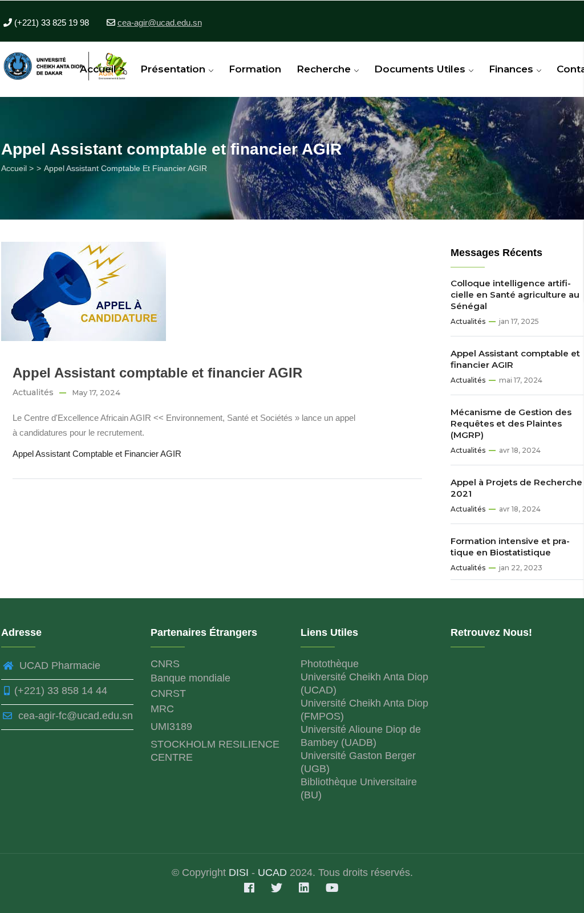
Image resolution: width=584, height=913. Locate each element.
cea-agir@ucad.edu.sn (159, 22)
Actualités (33, 392)
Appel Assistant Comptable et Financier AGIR (97, 453)
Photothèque (330, 663)
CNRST (168, 693)
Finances (512, 69)
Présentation (174, 69)
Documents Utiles (421, 69)
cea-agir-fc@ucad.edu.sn (74, 715)
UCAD (272, 872)
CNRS (165, 663)
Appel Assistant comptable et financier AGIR (515, 359)
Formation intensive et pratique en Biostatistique (510, 546)
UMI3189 (171, 726)
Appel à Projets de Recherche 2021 (516, 488)
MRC (162, 709)
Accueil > (102, 69)
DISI (240, 872)
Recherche (325, 69)
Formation (255, 69)
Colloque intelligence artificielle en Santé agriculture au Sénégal (515, 294)
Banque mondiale (190, 678)
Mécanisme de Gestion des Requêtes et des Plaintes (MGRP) (511, 423)
